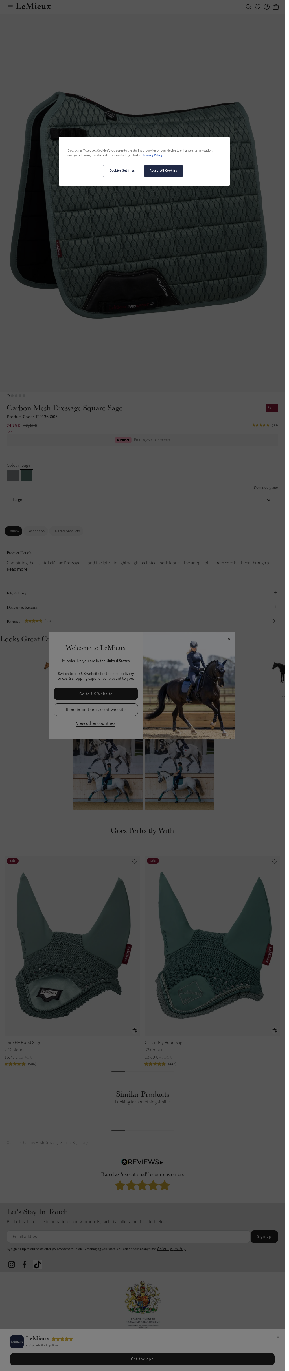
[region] (144, 161)
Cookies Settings (122, 170)
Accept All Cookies (163, 170)
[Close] (278, 1338)
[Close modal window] (229, 639)
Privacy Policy (152, 155)
